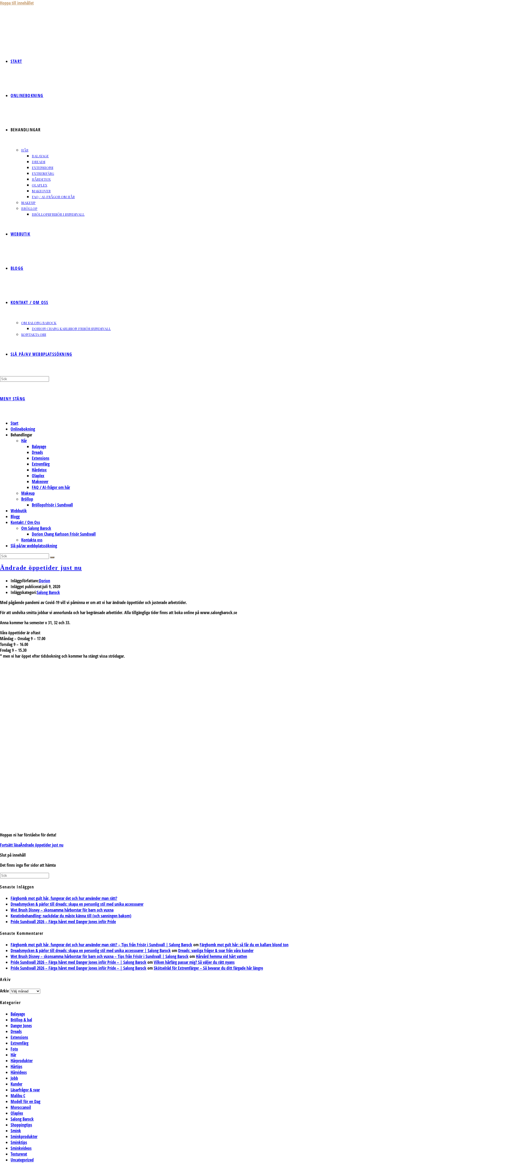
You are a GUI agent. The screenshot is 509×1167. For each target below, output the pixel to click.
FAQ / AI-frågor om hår (51, 487)
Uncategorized (22, 1160)
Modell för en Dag (25, 1101)
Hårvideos (19, 1072)
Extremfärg (41, 464)
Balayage (39, 446)
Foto (14, 1049)
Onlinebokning (23, 429)
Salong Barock (48, 592)
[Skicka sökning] (52, 557)
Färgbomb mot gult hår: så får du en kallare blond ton (244, 945)
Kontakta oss (31, 540)
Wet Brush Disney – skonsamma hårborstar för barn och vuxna (62, 910)
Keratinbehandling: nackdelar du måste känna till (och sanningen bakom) (71, 916)
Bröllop (27, 499)
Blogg (15, 516)
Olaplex (38, 476)
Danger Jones (21, 1026)
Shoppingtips (21, 1125)
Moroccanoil (21, 1107)
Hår (24, 441)
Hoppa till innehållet (17, 3)
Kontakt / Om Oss (25, 522)
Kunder (16, 1084)
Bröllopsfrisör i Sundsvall (52, 505)
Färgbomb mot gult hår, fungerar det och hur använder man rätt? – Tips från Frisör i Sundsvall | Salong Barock (101, 945)
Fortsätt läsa (31, 845)
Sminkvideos (21, 1148)
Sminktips (19, 1142)
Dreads (37, 452)
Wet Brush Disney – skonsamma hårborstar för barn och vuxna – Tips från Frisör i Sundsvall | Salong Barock (99, 956)
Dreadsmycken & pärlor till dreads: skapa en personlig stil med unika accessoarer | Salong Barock (91, 950)
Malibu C (18, 1096)
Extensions (40, 458)
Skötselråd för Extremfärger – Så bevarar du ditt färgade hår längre (208, 968)
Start (14, 423)
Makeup (28, 493)
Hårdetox (39, 470)
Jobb (14, 1078)
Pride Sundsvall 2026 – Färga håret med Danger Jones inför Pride (63, 922)
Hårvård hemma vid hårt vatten (221, 956)
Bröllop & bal (21, 1020)
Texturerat (19, 1154)
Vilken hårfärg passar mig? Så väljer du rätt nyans (194, 962)
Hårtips (16, 1066)
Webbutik (19, 511)
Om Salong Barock (36, 528)
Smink (16, 1131)
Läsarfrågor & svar (25, 1090)
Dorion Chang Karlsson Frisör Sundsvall (64, 534)
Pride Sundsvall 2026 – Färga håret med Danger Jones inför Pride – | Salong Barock (78, 962)
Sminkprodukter (24, 1136)
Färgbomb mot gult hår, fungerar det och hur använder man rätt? (64, 898)
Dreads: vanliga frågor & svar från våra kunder (215, 950)
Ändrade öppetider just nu (41, 567)
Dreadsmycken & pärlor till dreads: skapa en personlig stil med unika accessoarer (77, 904)
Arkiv (4, 991)
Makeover (40, 481)
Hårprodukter (22, 1061)
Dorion (44, 581)
